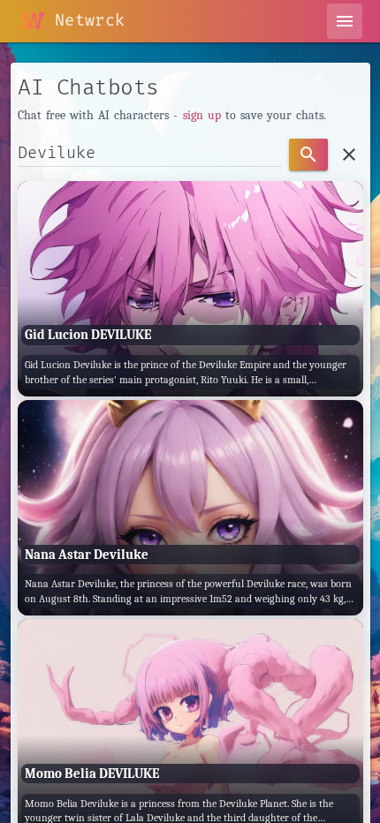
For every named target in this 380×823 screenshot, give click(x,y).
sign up (202, 115)
